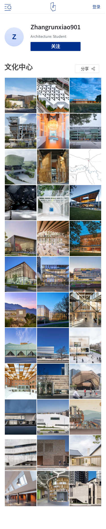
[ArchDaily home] (53, 6)
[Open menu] (7, 7)
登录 (96, 7)
